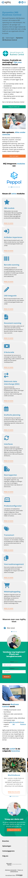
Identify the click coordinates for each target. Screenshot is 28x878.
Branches (5, 841)
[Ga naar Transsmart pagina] (6, 528)
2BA (11, 722)
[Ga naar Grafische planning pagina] (6, 408)
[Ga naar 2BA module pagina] (7, 201)
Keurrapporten (10, 475)
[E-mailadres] (22, 2)
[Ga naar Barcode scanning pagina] (6, 258)
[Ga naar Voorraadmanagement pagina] (6, 557)
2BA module (9, 208)
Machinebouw (14, 775)
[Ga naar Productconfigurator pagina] (7, 499)
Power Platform (23, 723)
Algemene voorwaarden (11, 870)
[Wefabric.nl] (19, 875)
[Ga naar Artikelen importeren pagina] (6, 231)
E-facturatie (9, 352)
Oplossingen (10, 38)
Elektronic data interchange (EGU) (11, 382)
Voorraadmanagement (14, 564)
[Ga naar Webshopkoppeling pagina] (7, 585)
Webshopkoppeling (12, 591)
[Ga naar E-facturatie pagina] (7, 345)
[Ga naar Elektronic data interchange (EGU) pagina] (6, 375)
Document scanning (12, 323)
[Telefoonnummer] (20, 2)
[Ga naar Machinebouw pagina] (14, 765)
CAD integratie (10, 295)
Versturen (7, 677)
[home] (6, 2)
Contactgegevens (8, 851)
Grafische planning (12, 415)
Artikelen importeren (13, 237)
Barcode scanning (11, 265)
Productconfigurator (13, 506)
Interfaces (8, 444)
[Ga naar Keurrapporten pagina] (7, 468)
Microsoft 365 (15, 723)
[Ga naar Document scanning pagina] (6, 316)
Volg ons (5, 856)
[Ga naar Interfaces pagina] (6, 437)
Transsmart (9, 535)
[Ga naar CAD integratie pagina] (6, 289)
